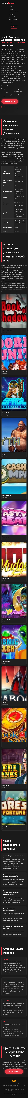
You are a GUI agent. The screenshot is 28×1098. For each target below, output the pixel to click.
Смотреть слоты (9, 107)
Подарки (11, 14)
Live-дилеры (12, 22)
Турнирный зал (13, 17)
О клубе (11, 9)
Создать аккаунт (14, 1071)
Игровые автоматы (14, 12)
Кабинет (14, 27)
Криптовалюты (13, 19)
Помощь (11, 6)
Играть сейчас (10, 101)
